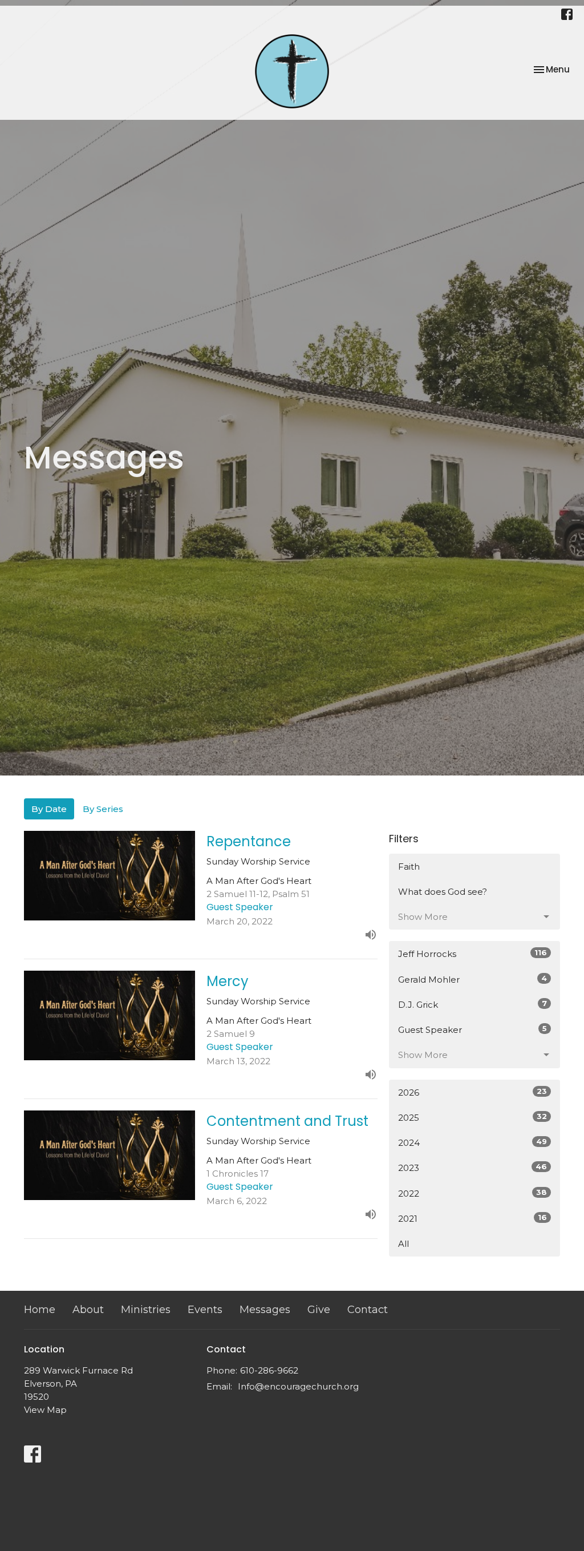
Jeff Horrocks (472, 953)
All (403, 1243)
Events (205, 1309)
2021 (472, 1218)
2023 (472, 1167)
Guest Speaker (472, 1029)
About (88, 1309)
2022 (472, 1193)
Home (39, 1309)
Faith (409, 866)
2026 (472, 1092)
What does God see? (442, 891)
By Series (103, 808)
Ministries (146, 1309)
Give (318, 1309)
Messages (265, 1309)
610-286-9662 (269, 1370)
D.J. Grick (472, 1004)
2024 (472, 1142)
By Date (49, 808)
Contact (367, 1309)
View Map (45, 1409)
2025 (472, 1117)
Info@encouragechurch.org (298, 1386)
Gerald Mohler (472, 979)
